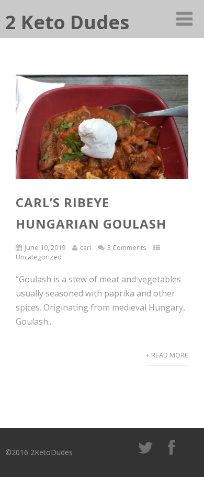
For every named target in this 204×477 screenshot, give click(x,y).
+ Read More (167, 355)
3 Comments (126, 247)
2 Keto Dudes (67, 22)
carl (85, 247)
